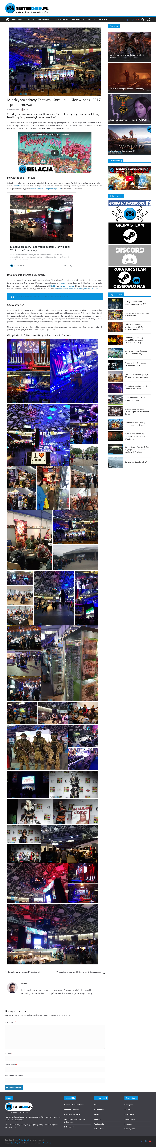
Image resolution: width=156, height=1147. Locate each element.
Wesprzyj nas (129, 1129)
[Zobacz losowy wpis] (148, 19)
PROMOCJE (103, 19)
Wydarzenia (60, 19)
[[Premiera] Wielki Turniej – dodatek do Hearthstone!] (115, 424)
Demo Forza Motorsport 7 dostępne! (24, 972)
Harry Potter (99, 1110)
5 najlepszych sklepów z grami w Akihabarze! (137, 314)
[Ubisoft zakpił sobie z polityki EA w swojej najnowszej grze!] (115, 376)
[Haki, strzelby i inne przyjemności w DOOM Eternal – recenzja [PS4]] (115, 327)
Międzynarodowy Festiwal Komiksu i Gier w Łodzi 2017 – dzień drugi (43, 296)
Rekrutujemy (129, 1114)
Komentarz (10, 1022)
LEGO (96, 1114)
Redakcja (127, 1110)
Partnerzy (128, 1124)
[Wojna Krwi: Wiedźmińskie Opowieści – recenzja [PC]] (129, 47)
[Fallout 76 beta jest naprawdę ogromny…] (129, 78)
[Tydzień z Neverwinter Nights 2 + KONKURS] (129, 109)
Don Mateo (18, 186)
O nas (90, 19)
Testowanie (76, 19)
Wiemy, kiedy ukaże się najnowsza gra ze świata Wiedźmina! (135, 436)
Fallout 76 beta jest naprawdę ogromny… (127, 89)
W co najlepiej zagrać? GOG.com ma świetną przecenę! (79, 974)
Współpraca (129, 1105)
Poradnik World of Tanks (74, 1105)
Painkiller (98, 1119)
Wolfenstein (99, 1124)
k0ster (26, 110)
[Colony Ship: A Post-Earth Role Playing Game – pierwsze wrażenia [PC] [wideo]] (115, 450)
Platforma (17, 19)
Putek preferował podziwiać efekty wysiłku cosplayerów (76, 289)
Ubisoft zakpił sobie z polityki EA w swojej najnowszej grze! (136, 375)
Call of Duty (98, 1129)
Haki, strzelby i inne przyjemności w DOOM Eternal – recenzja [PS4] (134, 327)
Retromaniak (69, 1127)
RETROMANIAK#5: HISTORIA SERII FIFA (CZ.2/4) (136, 399)
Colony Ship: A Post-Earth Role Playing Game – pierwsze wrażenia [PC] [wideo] (137, 449)
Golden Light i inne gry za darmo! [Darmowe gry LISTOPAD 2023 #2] (135, 340)
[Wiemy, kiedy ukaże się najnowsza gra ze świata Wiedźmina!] (115, 437)
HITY (29, 19)
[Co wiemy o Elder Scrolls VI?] (115, 462)
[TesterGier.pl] (7, 19)
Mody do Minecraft (71, 1110)
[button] (23, 19)
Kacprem (61, 283)
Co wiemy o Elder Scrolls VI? (136, 462)
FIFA (95, 1105)
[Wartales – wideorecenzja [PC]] (129, 140)
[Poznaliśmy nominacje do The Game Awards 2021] (115, 388)
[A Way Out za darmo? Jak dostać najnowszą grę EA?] (115, 303)
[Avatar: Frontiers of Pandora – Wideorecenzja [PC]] (115, 353)
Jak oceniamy (129, 1119)
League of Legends (66, 286)
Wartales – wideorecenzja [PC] (123, 151)
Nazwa (8, 1053)
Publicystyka (43, 19)
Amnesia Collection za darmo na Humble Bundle (137, 364)
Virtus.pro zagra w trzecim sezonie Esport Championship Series (137, 411)
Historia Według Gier (72, 1114)
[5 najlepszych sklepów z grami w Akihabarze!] (115, 315)
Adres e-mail (11, 1064)
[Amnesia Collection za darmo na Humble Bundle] (115, 365)
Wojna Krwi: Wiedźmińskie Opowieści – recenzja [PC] (127, 56)
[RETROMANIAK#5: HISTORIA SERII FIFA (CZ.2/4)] (115, 400)
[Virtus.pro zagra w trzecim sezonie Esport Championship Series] (115, 412)
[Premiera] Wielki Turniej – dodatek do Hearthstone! (135, 423)
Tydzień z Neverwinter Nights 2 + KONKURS (128, 120)
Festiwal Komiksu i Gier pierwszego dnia (45, 189)
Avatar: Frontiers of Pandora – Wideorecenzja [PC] (136, 352)
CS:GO (52, 286)
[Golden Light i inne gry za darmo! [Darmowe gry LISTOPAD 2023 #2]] (115, 341)
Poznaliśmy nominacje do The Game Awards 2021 (137, 387)
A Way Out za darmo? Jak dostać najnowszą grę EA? (135, 302)
